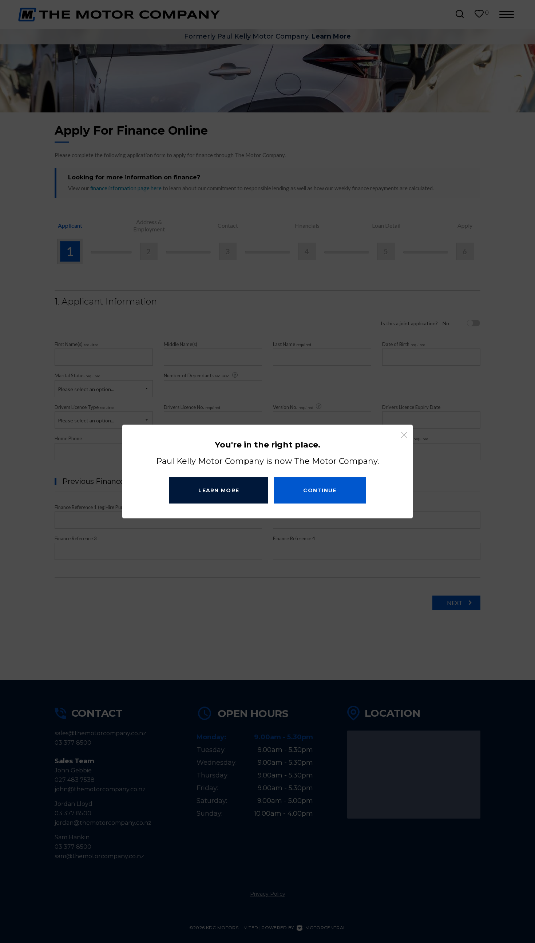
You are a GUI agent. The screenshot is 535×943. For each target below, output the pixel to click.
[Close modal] (404, 435)
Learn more (218, 490)
